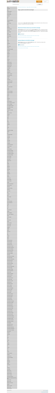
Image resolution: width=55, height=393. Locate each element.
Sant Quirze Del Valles (9, 296)
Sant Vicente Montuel (9, 309)
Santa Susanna (9, 331)
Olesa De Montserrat (9, 202)
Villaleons (8, 384)
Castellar (8, 60)
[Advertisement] (33, 16)
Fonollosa (8, 114)
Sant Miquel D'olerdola (10, 283)
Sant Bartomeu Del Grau (10, 250)
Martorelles (8, 169)
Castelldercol (8, 72)
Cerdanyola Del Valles (9, 86)
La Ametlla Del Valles (9, 134)
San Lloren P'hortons (9, 240)
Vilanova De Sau (9, 370)
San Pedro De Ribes (9, 241)
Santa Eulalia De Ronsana (10, 321)
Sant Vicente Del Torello (10, 308)
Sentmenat (8, 334)
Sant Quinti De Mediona (10, 293)
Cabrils (8, 37)
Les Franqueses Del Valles (10, 153)
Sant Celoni (8, 254)
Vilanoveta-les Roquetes (10, 376)
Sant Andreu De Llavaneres (10, 247)
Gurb (7, 128)
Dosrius (8, 95)
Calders (8, 40)
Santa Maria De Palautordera (10, 328)
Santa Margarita (9, 322)
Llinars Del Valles (9, 156)
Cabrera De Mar (9, 36)
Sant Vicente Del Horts (10, 305)
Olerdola (8, 199)
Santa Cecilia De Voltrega (10, 312)
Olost (7, 205)
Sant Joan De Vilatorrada (10, 270)
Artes (7, 17)
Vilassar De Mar (9, 381)
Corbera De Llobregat (9, 91)
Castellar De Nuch (9, 62)
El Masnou (8, 98)
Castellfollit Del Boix (9, 75)
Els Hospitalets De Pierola (10, 105)
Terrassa (8, 347)
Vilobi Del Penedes (9, 388)
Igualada (8, 131)
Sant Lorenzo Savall (9, 279)
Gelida (8, 121)
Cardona (8, 56)
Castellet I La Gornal (9, 73)
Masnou (8, 170)
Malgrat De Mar (9, 160)
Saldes (8, 237)
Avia (7, 18)
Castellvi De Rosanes (9, 82)
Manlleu (8, 163)
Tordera (8, 351)
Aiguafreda (8, 8)
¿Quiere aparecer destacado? (39, 1)
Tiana (7, 348)
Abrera (8, 7)
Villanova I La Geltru (9, 385)
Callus (8, 44)
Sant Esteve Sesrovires (10, 260)
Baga (7, 24)
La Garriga (8, 137)
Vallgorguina (8, 361)
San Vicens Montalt (9, 243)
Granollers (8, 124)
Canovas (8, 47)
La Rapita (8, 147)
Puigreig (8, 228)
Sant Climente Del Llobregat (10, 256)
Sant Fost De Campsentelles (10, 266)
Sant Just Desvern (9, 276)
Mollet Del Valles (9, 179)
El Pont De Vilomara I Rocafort (11, 102)
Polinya (8, 221)
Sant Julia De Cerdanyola (10, 273)
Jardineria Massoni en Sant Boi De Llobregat (26, 40)
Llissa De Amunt (9, 157)
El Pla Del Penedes (9, 101)
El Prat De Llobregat (9, 104)
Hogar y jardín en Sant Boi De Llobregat (22, 35)
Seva (7, 335)
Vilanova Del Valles (9, 373)
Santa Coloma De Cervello (10, 315)
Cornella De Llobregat (9, 92)
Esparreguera (8, 108)
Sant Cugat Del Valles (9, 257)
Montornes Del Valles (9, 188)
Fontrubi (8, 115)
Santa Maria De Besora (10, 324)
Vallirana (8, 363)
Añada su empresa (45, 1)
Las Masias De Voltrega (10, 150)
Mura (7, 192)
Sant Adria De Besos (9, 244)
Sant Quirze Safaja (9, 298)
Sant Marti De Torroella (10, 280)
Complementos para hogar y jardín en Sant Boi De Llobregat (33, 35)
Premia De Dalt (9, 224)
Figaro (8, 111)
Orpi (7, 208)
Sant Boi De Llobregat (10, 251)
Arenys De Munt (9, 14)
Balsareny (8, 27)
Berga (8, 33)
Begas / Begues (9, 31)
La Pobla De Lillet (9, 146)
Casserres (8, 59)
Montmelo (8, 186)
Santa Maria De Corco (10, 325)
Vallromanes (8, 364)
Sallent (8, 238)
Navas (8, 195)
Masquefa (8, 172)
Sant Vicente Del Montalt (10, 306)
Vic (7, 366)
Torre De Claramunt (9, 353)
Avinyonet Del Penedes (10, 20)
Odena (8, 198)
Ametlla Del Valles (9, 11)
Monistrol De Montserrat (10, 183)
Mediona (8, 176)
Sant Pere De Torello (9, 289)
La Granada (8, 140)
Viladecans (8, 367)
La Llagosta (8, 143)
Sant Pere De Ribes (9, 286)
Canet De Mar (9, 46)
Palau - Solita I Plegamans (10, 214)
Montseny (8, 189)
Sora (7, 338)
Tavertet (8, 344)
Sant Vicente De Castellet (10, 302)
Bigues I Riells (8, 34)
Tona (7, 350)
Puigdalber (8, 227)
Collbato (8, 89)
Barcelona (8, 30)
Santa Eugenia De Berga (10, 318)
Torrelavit (8, 354)
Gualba (8, 127)
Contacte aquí (46, 390)
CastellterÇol (8, 79)
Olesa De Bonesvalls (9, 201)
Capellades (8, 53)
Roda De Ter (8, 231)
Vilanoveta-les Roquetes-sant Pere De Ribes (11, 378)
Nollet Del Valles (9, 196)
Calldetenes (8, 43)
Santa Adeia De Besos (10, 311)
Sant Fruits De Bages (9, 267)
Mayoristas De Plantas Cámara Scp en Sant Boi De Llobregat (29, 27)
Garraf (8, 118)
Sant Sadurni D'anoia (9, 299)
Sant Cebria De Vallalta (10, 253)
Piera (7, 218)
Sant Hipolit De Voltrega (10, 269)
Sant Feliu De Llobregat (10, 263)
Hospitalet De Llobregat (10, 130)
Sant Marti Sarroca (9, 282)
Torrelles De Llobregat (10, 357)
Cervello (8, 88)
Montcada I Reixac (9, 185)
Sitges (8, 337)
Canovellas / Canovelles (10, 49)
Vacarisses (8, 360)
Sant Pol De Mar (9, 292)
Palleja (8, 215)
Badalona (8, 21)
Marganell (8, 166)
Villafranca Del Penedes (10, 382)
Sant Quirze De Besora (10, 295)
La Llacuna (8, 141)
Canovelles (8, 50)
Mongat (8, 182)
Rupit (7, 234)
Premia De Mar (9, 225)
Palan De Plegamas (9, 212)
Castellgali (8, 76)
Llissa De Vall (8, 159)
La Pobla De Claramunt (10, 144)
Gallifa (8, 117)
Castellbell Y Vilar (9, 66)
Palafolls (8, 211)
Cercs (7, 85)
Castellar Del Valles (9, 63)
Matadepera (8, 173)
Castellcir (8, 69)
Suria (7, 341)
